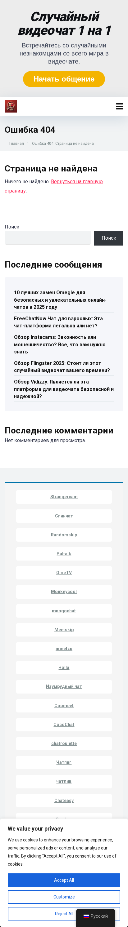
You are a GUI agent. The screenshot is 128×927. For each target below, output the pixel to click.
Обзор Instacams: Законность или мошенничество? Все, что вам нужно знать (60, 344)
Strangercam (64, 496)
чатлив (63, 781)
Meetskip (64, 629)
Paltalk (64, 553)
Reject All (64, 913)
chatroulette (64, 743)
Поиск (12, 227)
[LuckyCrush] (11, 106)
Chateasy (64, 800)
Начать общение (64, 79)
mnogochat (64, 610)
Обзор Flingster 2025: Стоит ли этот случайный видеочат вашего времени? (62, 366)
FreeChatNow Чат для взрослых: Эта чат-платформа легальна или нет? (58, 322)
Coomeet (64, 705)
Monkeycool (64, 591)
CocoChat (63, 724)
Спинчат (64, 515)
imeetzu (64, 648)
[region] (64, 872)
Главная (16, 143)
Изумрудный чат (64, 686)
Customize (64, 896)
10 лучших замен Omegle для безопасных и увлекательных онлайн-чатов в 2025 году (60, 300)
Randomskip (64, 534)
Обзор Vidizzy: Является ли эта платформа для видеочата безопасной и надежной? (64, 389)
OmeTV (64, 572)
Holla (63, 667)
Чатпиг (63, 762)
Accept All (64, 880)
